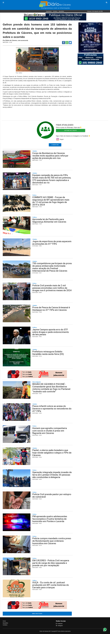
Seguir (62, 139)
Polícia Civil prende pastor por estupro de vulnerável (51, 495)
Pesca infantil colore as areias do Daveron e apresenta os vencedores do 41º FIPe (51, 408)
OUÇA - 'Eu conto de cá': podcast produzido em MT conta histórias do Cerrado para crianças (50, 585)
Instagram (60, 625)
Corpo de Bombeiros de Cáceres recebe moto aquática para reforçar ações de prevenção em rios (50, 155)
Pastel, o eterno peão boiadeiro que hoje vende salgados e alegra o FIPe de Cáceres (51, 452)
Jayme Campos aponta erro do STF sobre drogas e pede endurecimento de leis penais (50, 332)
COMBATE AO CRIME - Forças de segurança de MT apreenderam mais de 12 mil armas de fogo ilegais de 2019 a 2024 (50, 201)
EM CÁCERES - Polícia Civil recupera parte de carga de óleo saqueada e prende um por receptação (50, 563)
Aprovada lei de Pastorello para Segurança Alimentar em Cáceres (49, 220)
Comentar (55, 145)
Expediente (49, 11)
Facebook (59, 623)
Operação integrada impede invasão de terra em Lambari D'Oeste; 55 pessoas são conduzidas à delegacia (52, 474)
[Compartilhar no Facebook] (63, 43)
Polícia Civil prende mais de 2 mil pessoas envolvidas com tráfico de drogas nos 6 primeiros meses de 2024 (52, 288)
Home (4, 621)
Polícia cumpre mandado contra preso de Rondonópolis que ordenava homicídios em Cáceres (51, 541)
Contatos (55, 11)
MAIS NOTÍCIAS (37, 613)
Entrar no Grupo (70, 130)
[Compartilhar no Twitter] (70, 43)
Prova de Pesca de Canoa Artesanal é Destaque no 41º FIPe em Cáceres (51, 308)
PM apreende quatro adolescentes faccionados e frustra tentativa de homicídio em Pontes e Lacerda (49, 519)
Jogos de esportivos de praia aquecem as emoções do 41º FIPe (51, 242)
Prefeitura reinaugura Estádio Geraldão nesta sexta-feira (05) (48, 352)
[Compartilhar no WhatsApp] (66, 43)
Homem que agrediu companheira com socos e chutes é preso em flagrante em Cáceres (49, 430)
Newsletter (61, 11)
